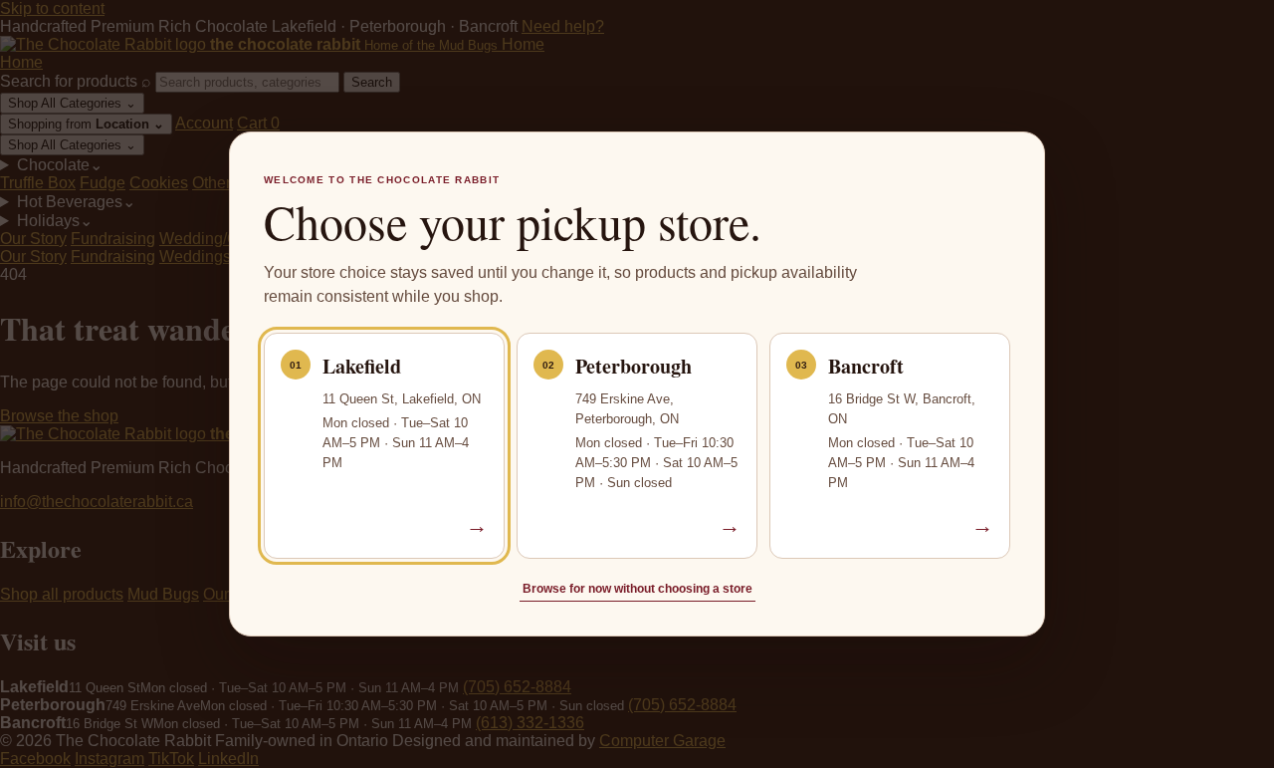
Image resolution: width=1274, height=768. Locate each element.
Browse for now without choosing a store (637, 589)
